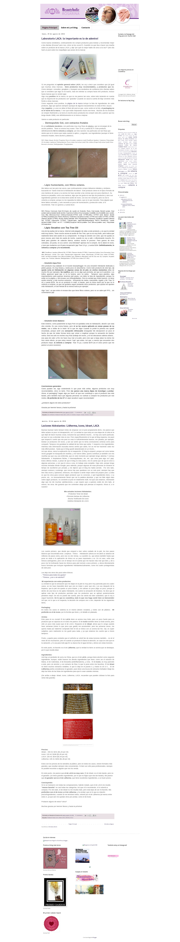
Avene (130, 137)
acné (48, 414)
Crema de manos (131, 145)
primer (127, 176)
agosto (123, 197)
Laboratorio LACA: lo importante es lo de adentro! (69, 38)
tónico (71, 817)
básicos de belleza (123, 139)
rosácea (82, 414)
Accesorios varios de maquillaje (130, 285)
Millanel (125, 169)
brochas (131, 140)
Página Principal (49, 27)
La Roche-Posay (132, 162)
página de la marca (75, 103)
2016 (121, 195)
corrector (131, 143)
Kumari (120, 162)
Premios (124, 176)
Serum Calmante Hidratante (124, 181)
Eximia (123, 157)
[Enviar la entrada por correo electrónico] (85, 412)
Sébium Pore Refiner (132, 180)
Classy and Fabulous (126, 293)
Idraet (60, 817)
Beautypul (123, 276)
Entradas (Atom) (53, 826)
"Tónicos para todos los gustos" (54, 575)
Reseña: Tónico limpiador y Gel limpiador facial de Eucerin (132, 240)
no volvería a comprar (75, 414)
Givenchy (135, 158)
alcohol (130, 135)
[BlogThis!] (90, 413)
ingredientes (121, 161)
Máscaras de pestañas (127, 167)
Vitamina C (124, 185)
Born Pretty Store (123, 140)
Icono (57, 817)
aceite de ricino (125, 134)
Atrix (127, 137)
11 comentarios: (78, 412)
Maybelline (120, 169)
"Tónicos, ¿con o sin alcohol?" (53, 577)
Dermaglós (120, 153)
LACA (68, 414)
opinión (130, 173)
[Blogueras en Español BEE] (90, 845)
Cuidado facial (122, 146)
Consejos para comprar (130, 142)
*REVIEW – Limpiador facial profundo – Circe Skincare (127, 278)
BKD (136, 138)
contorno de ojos (123, 143)
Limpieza (120, 166)
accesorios (120, 132)
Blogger (95, 937)
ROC (119, 180)
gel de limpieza (128, 158)
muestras (130, 169)
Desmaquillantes (127, 153)
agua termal (125, 135)
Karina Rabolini (133, 161)
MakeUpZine (123, 297)
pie (133, 173)
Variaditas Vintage (130, 310)
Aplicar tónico (121, 137)
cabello (135, 140)
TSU (136, 183)
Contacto (85, 27)
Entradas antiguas (109, 824)
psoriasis (120, 178)
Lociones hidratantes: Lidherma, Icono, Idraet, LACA (70, 425)
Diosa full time (124, 308)
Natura (135, 169)
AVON (135, 137)
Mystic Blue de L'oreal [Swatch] (132, 299)
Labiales (120, 164)
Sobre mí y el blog (69, 27)
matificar (135, 167)
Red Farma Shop (133, 178)
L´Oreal (125, 162)
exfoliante (52, 414)
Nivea (126, 171)
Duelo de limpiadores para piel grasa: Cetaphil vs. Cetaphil (131, 225)
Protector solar (133, 176)
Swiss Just (126, 183)
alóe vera (135, 135)
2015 (121, 210)
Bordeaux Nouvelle (125, 281)
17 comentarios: (79, 815)
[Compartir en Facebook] (93, 413)
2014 (121, 212)
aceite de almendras (128, 132)
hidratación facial (59, 414)
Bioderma (131, 139)
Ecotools (131, 154)
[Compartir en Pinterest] (95, 413)
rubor (126, 180)
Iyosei (127, 161)
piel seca (132, 175)
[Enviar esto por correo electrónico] (88, 413)
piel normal (126, 175)
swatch (121, 183)
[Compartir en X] (91, 413)
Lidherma (67, 817)
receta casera (126, 178)
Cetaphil (120, 142)
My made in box (124, 294)
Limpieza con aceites (129, 166)
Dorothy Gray (125, 154)
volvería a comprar (89, 414)
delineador (134, 151)
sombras (133, 181)
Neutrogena (121, 171)
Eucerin (135, 154)
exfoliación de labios (122, 156)
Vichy (119, 185)
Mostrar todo (134, 318)
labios (65, 414)
